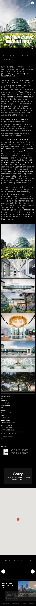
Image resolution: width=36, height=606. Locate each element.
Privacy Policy (31, 603)
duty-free (13, 55)
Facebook (18, 560)
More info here (18, 595)
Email (28, 560)
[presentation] (3, 587)
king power (24, 55)
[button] (18, 519)
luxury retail (6, 59)
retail (4, 55)
